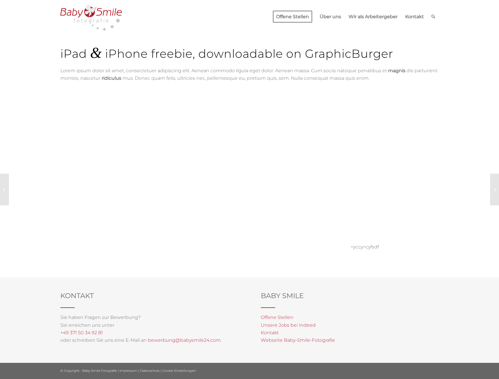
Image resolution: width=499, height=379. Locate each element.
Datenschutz (150, 371)
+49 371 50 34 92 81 (81, 332)
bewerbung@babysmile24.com (184, 340)
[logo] (91, 17)
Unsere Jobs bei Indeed (288, 325)
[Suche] (433, 17)
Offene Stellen (277, 317)
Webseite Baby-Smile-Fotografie (298, 340)
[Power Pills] (4, 189)
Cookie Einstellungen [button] (179, 371)
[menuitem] (292, 17)
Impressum (128, 371)
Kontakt (270, 332)
